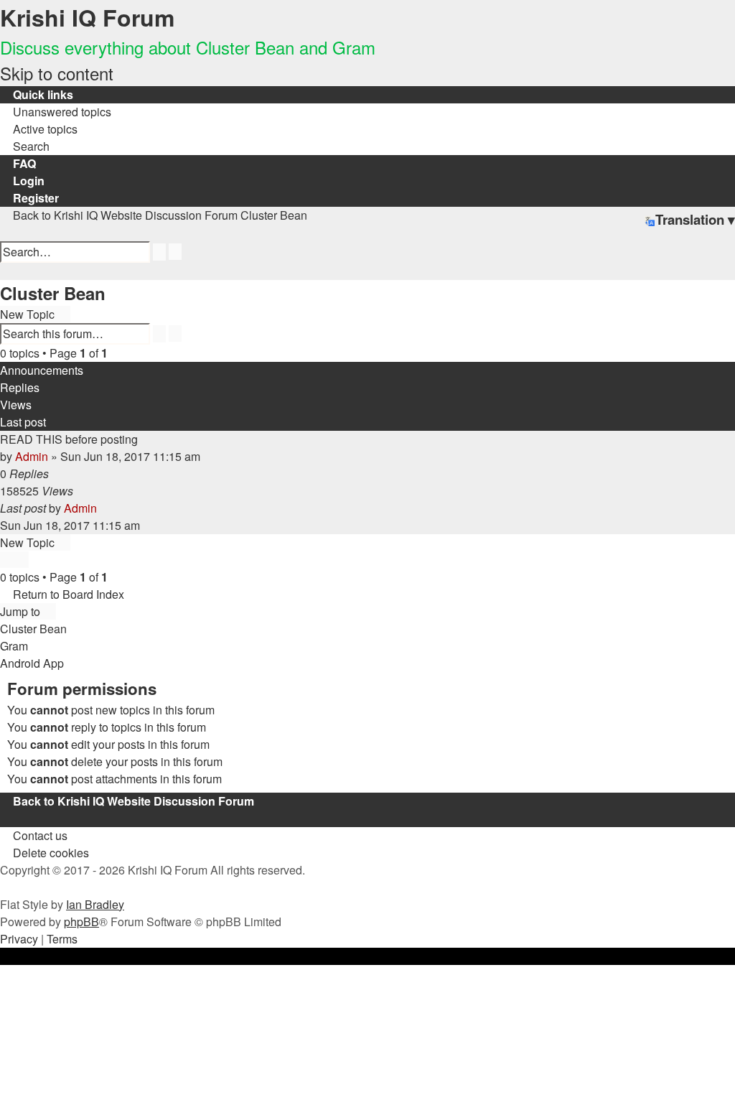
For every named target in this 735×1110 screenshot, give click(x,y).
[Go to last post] (104, 508)
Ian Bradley (95, 904)
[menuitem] (55, 111)
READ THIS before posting (69, 439)
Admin (31, 456)
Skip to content (56, 72)
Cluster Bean (53, 293)
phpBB (81, 921)
